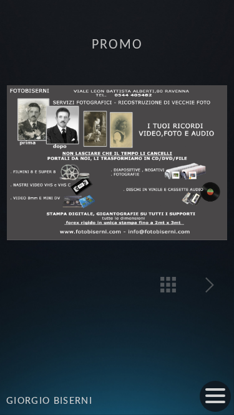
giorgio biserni (49, 401)
